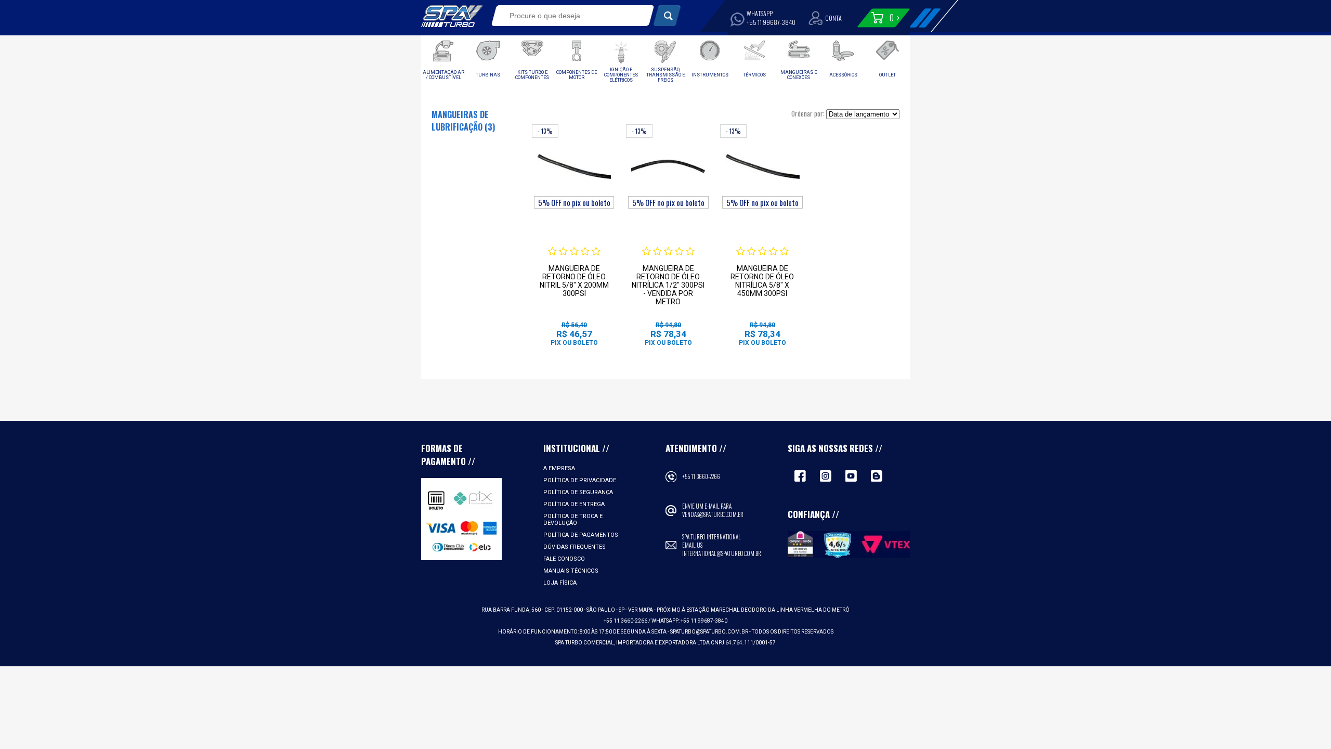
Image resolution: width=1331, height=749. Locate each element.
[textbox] (565, 15)
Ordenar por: (808, 113)
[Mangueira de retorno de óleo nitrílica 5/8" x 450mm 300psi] (762, 166)
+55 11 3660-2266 (701, 476)
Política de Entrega (574, 504)
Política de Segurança (578, 492)
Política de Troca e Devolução (573, 519)
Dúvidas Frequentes (574, 547)
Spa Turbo (451, 16)
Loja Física (560, 582)
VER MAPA (641, 610)
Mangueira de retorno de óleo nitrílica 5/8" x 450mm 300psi (762, 281)
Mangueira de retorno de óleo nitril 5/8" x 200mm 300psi (574, 281)
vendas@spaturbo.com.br (712, 514)
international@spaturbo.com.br (721, 553)
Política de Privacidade (579, 480)
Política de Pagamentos (580, 535)
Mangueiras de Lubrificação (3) (463, 120)
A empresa (559, 468)
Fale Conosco (564, 559)
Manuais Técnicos (570, 570)
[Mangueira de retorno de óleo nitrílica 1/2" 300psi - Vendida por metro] (668, 166)
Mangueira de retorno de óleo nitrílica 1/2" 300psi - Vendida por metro (668, 285)
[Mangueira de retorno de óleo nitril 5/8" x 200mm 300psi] (574, 166)
